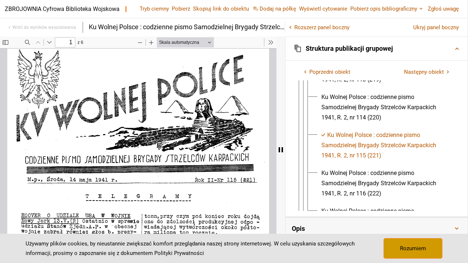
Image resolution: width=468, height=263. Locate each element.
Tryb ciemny (154, 8)
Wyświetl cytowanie (323, 8)
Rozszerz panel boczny (322, 27)
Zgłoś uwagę (443, 8)
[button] (377, 48)
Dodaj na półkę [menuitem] (278, 8)
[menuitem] (386, 107)
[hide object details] (280, 150)
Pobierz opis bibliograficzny (383, 8)
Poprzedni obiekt (329, 72)
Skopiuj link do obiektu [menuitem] (221, 8)
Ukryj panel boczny (436, 27)
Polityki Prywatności (179, 253)
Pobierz (181, 8)
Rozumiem (413, 248)
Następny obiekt (424, 72)
